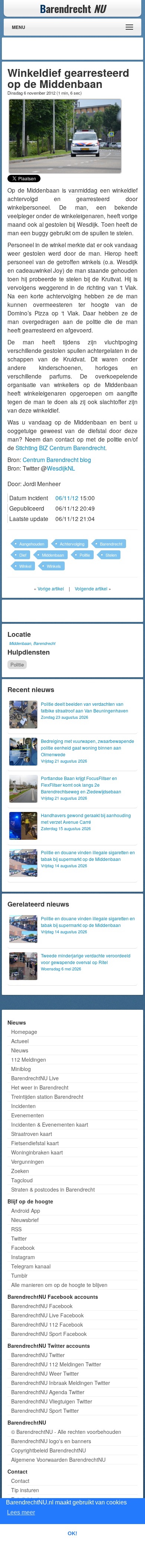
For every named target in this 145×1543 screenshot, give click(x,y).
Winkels (54, 566)
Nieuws (19, 1050)
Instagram (23, 1257)
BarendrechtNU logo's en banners (51, 1441)
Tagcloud (22, 1180)
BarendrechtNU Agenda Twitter (47, 1392)
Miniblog (21, 1068)
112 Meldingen (28, 1059)
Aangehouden (31, 544)
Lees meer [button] (21, 1512)
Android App (25, 1210)
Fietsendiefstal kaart (35, 1143)
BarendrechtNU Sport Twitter (45, 1410)
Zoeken (20, 1171)
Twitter (19, 1238)
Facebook (23, 1247)
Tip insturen (25, 1490)
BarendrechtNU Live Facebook (47, 1315)
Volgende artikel (91, 588)
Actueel (20, 1041)
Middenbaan (53, 555)
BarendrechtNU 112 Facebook (47, 1324)
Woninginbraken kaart (37, 1152)
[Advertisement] (81, 48)
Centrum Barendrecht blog (57, 459)
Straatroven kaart (31, 1133)
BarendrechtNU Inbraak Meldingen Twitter (60, 1382)
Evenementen (27, 1115)
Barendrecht (111, 544)
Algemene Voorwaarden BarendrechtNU (58, 1459)
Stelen (111, 555)
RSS (16, 1229)
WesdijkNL (61, 468)
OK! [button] (72, 1533)
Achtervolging (72, 544)
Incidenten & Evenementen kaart (49, 1124)
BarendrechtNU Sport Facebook (49, 1333)
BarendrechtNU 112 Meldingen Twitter (56, 1364)
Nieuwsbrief (25, 1219)
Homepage (24, 1031)
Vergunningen (27, 1161)
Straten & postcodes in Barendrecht (53, 1189)
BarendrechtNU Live (35, 1078)
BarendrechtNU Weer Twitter (45, 1373)
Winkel (25, 566)
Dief (22, 555)
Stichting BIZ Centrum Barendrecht (60, 447)
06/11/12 (66, 498)
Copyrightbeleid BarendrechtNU (48, 1450)
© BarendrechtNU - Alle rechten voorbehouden (66, 1431)
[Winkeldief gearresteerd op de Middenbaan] (65, 135)
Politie (85, 555)
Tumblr (19, 1275)
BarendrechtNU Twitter (38, 1355)
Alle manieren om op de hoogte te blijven (59, 1284)
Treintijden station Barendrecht (47, 1096)
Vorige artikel (51, 588)
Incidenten (23, 1106)
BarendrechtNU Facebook (41, 1306)
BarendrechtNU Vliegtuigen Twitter (51, 1401)
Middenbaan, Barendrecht (32, 643)
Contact (20, 1480)
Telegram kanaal (31, 1266)
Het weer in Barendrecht (39, 1087)
